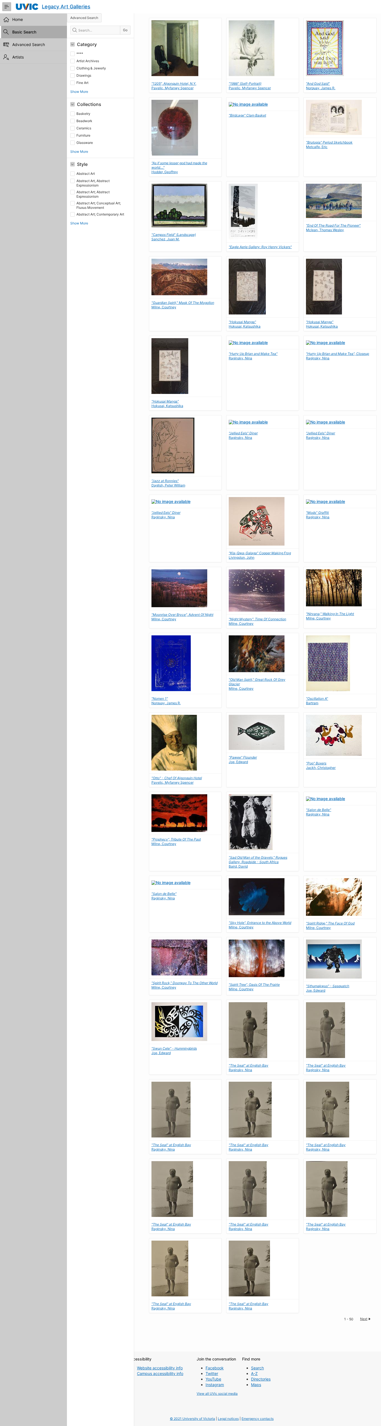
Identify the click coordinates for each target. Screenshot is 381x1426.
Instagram (215, 1384)
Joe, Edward (243, 759)
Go (125, 30)
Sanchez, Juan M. (173, 237)
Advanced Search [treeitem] (28, 44)
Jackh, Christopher (321, 765)
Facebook (215, 1368)
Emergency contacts (258, 1419)
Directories (261, 1379)
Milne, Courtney (330, 616)
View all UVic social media (217, 1393)
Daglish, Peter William (168, 483)
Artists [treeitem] (18, 57)
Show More (79, 91)
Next (363, 1319)
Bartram (317, 700)
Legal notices (228, 1419)
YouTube (213, 1379)
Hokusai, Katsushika (245, 324)
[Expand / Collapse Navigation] (6, 6)
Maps (256, 1384)
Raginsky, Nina (243, 435)
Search (257, 1368)
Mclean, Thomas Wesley (333, 227)
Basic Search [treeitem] (24, 32)
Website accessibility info (160, 1368)
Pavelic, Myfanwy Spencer (173, 85)
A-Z (254, 1373)
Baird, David (258, 861)
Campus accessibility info (160, 1373)
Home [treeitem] (17, 19)
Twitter (212, 1373)
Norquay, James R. (320, 85)
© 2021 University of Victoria (192, 1419)
